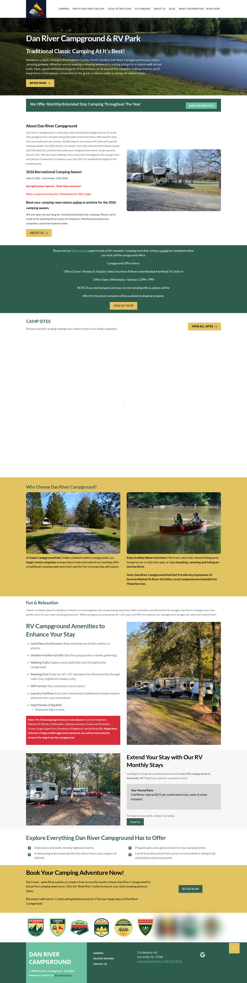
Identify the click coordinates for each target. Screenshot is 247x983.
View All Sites (202, 326)
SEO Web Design (63, 975)
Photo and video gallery (88, 8)
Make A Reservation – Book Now (199, 8)
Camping (63, 8)
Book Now (38, 83)
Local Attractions (119, 8)
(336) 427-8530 (124, 305)
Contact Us (100, 964)
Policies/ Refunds (103, 958)
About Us (160, 8)
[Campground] (36, 16)
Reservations (80, 250)
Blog (172, 8)
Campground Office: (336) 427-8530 (159, 961)
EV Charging (142, 8)
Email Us (135, 821)
